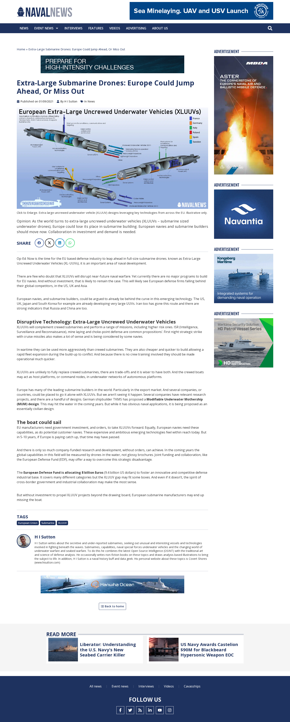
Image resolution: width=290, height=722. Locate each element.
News (24, 28)
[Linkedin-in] (150, 710)
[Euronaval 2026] (112, 65)
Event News (43, 28)
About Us (160, 28)
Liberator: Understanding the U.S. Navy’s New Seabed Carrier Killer (108, 649)
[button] (270, 28)
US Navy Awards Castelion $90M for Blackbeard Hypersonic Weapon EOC (209, 649)
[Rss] (140, 710)
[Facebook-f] (120, 710)
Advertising (136, 28)
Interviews (73, 28)
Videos (114, 28)
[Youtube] (160, 710)
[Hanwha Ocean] (112, 585)
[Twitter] (130, 710)
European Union (27, 523)
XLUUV (62, 523)
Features (95, 28)
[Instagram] (170, 710)
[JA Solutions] (201, 19)
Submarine (47, 523)
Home (21, 49)
